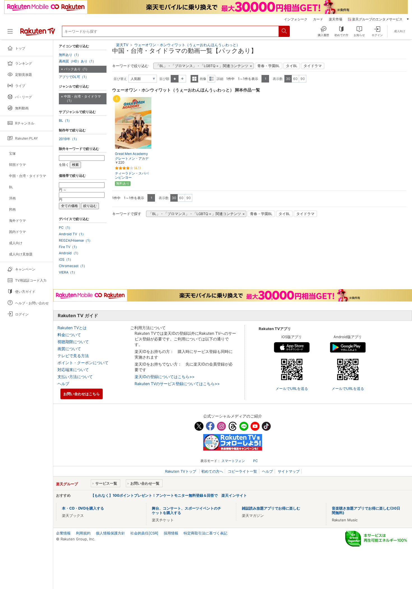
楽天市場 (335, 19)
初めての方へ (212, 471)
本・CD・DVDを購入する (83, 508)
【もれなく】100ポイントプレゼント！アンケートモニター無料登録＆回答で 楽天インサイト (169, 495)
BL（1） (65, 120)
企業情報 (63, 533)
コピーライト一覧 (242, 471)
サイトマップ (289, 471)
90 (302, 79)
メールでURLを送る (292, 388)
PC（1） (65, 228)
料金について (69, 334)
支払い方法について (75, 376)
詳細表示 (211, 79)
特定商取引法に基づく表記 (205, 533)
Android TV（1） (72, 234)
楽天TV (122, 45)
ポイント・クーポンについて (82, 362)
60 (295, 79)
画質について (69, 348)
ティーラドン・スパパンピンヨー (132, 175)
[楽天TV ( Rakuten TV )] (37, 33)
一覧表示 (194, 79)
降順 (182, 79)
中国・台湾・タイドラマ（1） (82, 98)
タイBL (291, 66)
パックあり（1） (76, 69)
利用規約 (83, 533)
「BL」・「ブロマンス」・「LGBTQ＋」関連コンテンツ (202, 66)
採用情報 (171, 533)
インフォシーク (295, 19)
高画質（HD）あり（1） (77, 61)
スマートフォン (233, 461)
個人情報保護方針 (110, 533)
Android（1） (69, 253)
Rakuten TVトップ (181, 471)
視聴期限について (73, 341)
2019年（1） (69, 139)
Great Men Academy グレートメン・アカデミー (132, 158)
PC (255, 461)
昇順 (175, 79)
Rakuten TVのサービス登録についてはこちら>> (177, 383)
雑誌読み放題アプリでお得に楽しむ (271, 508)
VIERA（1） (68, 272)
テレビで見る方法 (73, 355)
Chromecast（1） (73, 266)
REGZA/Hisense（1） (75, 240)
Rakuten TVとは (72, 327)
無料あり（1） (70, 55)
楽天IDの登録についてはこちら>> (165, 376)
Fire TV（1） (69, 247)
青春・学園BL (268, 66)
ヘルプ (63, 383)
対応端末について (73, 369)
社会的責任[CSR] (144, 533)
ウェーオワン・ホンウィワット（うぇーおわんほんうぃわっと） (187, 45)
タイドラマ (313, 66)
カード (318, 19)
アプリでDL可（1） (74, 77)
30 (288, 79)
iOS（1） (66, 259)
